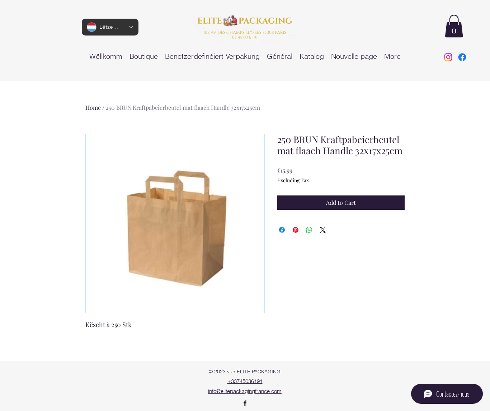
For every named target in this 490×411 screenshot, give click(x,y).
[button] (453, 26)
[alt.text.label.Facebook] (462, 57)
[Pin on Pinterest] (295, 230)
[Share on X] (323, 230)
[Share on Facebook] (282, 230)
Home (93, 107)
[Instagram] (448, 57)
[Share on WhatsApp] (309, 230)
